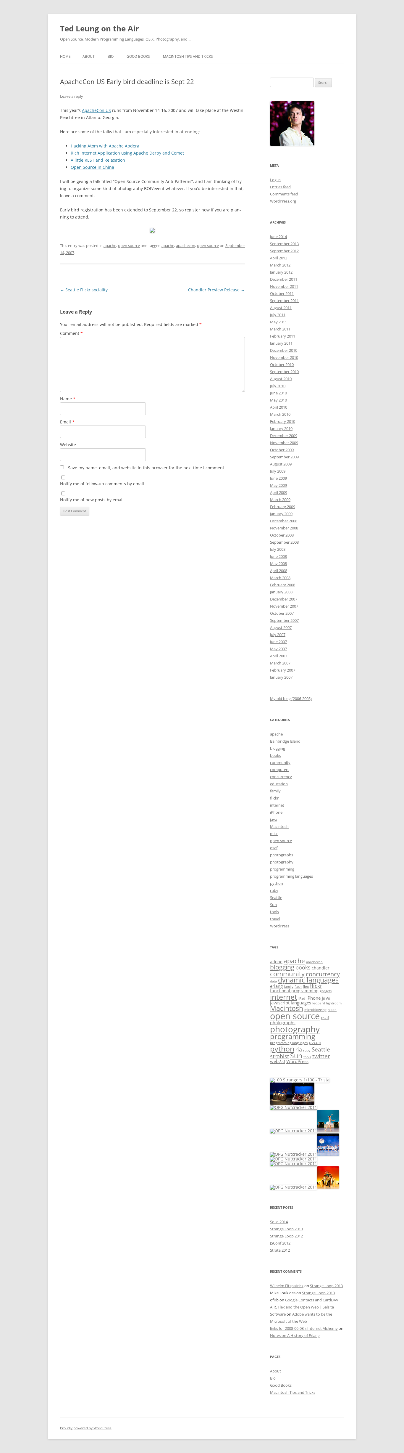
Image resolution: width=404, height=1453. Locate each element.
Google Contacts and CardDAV (311, 1300)
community (280, 762)
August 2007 (281, 627)
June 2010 (278, 393)
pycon (315, 1042)
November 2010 (284, 357)
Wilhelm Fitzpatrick (286, 1285)
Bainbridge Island (285, 741)
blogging (277, 748)
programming (282, 869)
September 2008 (284, 542)
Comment (71, 333)
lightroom (334, 1003)
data (273, 981)
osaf (273, 847)
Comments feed (284, 194)
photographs (281, 855)
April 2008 (278, 570)
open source (129, 245)
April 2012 (278, 258)
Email (67, 422)
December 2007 (283, 599)
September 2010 (284, 371)
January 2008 (281, 592)
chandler (320, 968)
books (275, 755)
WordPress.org (283, 201)
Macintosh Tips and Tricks (188, 56)
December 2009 (283, 435)
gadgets (326, 991)
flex (306, 986)
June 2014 (278, 236)
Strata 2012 (280, 1250)
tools (274, 911)
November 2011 (284, 286)
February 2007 (282, 670)
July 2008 (277, 549)
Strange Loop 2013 (286, 1229)
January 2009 (281, 513)
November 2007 (284, 606)
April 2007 (278, 656)
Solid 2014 (279, 1221)
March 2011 (280, 329)
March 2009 (280, 499)
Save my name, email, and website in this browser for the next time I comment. (146, 468)
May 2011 (278, 322)
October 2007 (282, 613)
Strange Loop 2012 (286, 1236)
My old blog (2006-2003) (291, 698)
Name (67, 399)
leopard (318, 1003)
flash (298, 987)
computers (279, 769)
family (275, 791)
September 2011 (284, 300)
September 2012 (284, 250)
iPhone (276, 812)
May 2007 (278, 648)
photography (281, 862)
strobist (279, 1056)
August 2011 (281, 307)
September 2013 (284, 243)
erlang (276, 986)
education (279, 783)
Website (68, 444)
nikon (332, 1010)
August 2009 (281, 464)
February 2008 (282, 584)
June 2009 (278, 478)
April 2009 (278, 492)
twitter (321, 1056)
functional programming (294, 990)
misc (274, 833)
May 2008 (278, 563)
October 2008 (282, 535)
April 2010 (278, 407)
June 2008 (278, 556)
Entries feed (280, 187)
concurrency (281, 776)
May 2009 (278, 485)
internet (277, 805)
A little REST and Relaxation (98, 160)
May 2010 (278, 400)
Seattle (276, 897)
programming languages (291, 876)
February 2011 (282, 336)
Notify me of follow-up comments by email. (102, 484)
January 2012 (281, 272)
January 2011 (281, 343)
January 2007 (281, 677)
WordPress (279, 926)
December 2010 (283, 350)
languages (301, 1003)
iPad (301, 998)
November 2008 (284, 528)
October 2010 (282, 364)
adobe (276, 961)
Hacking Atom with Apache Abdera (105, 146)
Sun (273, 904)
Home (65, 56)
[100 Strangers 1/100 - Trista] (299, 1080)
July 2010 (277, 385)
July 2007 (277, 634)
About (89, 56)
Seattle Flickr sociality (84, 290)
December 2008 (283, 521)
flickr (274, 798)
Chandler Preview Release (216, 290)
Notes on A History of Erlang (295, 1335)
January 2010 (281, 428)
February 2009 (282, 506)
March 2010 (280, 414)
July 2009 (277, 471)
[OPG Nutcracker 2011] (281, 1103)
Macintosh (279, 826)
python (276, 883)
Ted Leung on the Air (99, 28)
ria (298, 1049)
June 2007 (278, 641)
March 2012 (280, 265)
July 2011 (277, 314)
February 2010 (282, 421)
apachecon (185, 245)
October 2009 (282, 449)
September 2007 (284, 620)
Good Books (138, 56)
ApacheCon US (96, 110)
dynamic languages (308, 980)
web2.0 (277, 1061)
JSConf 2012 (280, 1243)
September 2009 (284, 457)
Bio (111, 56)
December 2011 (283, 279)
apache (110, 245)
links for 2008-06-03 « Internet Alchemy (304, 1328)
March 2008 (280, 577)
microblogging (315, 1010)
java (273, 819)
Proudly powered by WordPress (85, 1427)
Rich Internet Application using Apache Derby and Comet (127, 153)
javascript (280, 1003)
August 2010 (281, 378)
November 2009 (284, 442)
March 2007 (280, 663)
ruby (274, 890)
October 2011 (282, 293)
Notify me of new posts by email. (92, 499)
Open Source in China (92, 167)
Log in (275, 179)
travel (275, 918)
